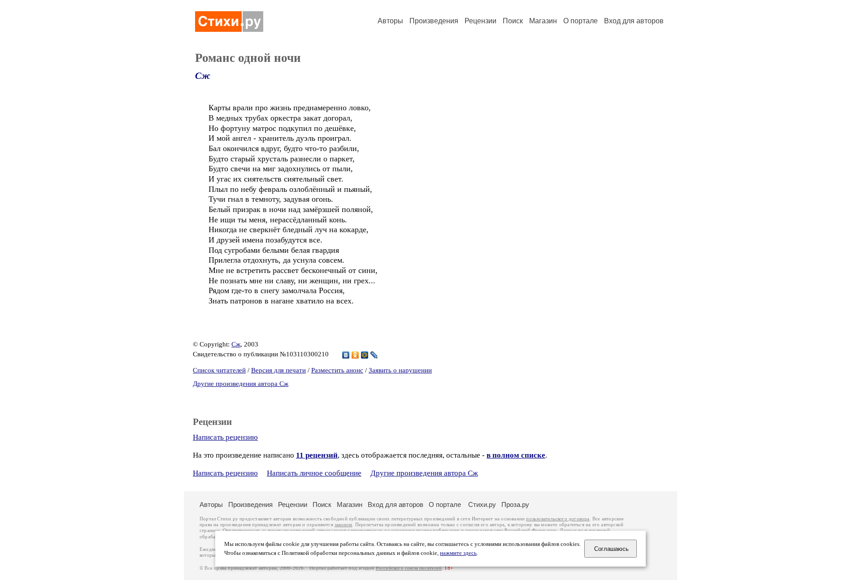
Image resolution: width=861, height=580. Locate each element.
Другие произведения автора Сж (240, 383)
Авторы (390, 21)
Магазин (543, 21)
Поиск (513, 21)
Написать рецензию (225, 437)
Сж (202, 75)
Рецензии (480, 21)
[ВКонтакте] (346, 355)
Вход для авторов (634, 21)
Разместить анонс (337, 370)
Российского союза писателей (409, 568)
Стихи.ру (482, 504)
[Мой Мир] (365, 355)
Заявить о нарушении (400, 370)
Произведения (433, 21)
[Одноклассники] (355, 355)
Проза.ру (515, 504)
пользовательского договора (557, 518)
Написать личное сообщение (314, 473)
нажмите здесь (458, 553)
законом (343, 524)
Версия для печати (278, 370)
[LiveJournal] (374, 355)
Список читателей (219, 370)
